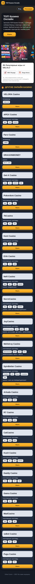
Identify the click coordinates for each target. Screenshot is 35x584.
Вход (19, 9)
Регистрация (28, 9)
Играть (9, 34)
